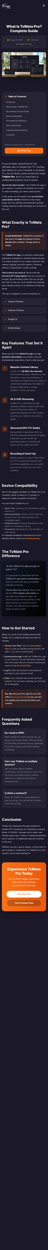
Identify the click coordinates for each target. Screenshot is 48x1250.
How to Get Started (13, 125)
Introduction (10, 102)
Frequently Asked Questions (17, 130)
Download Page (33, 538)
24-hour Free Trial (19, 697)
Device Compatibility (14, 116)
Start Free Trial (24, 150)
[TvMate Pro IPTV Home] (6, 5)
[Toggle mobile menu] (43, 5)
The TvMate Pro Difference (16, 121)
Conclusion (10, 135)
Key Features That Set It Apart (17, 111)
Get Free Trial (24, 894)
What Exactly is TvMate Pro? (17, 107)
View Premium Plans (24, 903)
